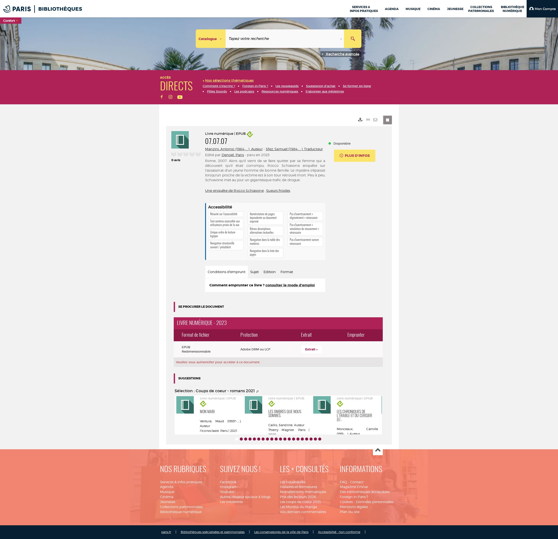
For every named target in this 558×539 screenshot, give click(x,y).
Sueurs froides (278, 191)
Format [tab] (287, 272)
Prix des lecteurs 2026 (298, 497)
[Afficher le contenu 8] (267, 439)
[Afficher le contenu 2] (241, 439)
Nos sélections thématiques (303, 492)
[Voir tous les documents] (257, 391)
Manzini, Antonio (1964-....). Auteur (234, 149)
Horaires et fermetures (298, 487)
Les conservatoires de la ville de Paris (281, 532)
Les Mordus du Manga (298, 507)
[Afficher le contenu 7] (263, 439)
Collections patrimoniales (181, 507)
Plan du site (349, 512)
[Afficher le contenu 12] (284, 439)
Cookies (346, 502)
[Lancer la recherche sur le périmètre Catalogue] (352, 38)
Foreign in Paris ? (354, 497)
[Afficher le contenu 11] (280, 439)
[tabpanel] (265, 285)
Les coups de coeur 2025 (300, 502)
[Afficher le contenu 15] (297, 439)
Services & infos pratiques (181, 482)
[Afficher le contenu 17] (306, 439)
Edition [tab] (270, 272)
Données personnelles (374, 502)
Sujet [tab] (254, 272)
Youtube (227, 492)
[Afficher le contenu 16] (302, 439)
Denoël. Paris (233, 155)
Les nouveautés (292, 482)
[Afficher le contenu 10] (276, 439)
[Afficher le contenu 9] (271, 439)
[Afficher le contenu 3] (245, 439)
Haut (378, 450)
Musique (167, 492)
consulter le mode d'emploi (290, 285)
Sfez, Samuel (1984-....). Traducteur (294, 149)
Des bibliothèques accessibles (365, 492)
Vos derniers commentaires (303, 512)
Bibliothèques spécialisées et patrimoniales (213, 532)
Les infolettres (231, 502)
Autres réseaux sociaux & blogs (245, 497)
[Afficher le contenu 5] (254, 439)
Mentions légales (354, 507)
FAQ (343, 482)
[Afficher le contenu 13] (289, 439)
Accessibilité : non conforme (339, 532)
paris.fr (166, 532)
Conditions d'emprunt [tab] (226, 272)
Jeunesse (167, 502)
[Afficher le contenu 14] (293, 439)
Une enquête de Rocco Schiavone (234, 191)
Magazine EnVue (354, 487)
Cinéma (166, 497)
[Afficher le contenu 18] (311, 439)
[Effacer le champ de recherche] (341, 38)
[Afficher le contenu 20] (319, 439)
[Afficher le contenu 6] (258, 439)
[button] (542, 8)
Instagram (228, 487)
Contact (357, 482)
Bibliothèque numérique (181, 512)
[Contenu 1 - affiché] (236, 439)
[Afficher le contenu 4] (250, 439)
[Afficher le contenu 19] (315, 439)
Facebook (228, 482)
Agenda (166, 487)
